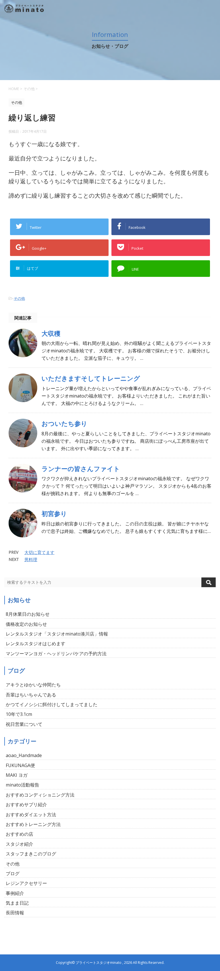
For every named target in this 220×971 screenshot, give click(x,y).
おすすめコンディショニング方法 (40, 795)
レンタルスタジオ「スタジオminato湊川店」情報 (57, 634)
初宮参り (54, 513)
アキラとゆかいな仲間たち (33, 685)
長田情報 (15, 913)
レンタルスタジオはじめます (35, 643)
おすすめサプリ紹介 (26, 804)
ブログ (12, 873)
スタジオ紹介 (19, 844)
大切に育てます (39, 552)
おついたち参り (64, 423)
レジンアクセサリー (26, 883)
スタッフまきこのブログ (31, 854)
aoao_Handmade (24, 755)
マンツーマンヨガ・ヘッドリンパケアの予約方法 (56, 653)
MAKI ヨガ (17, 775)
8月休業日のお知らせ (28, 614)
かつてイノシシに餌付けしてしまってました (51, 704)
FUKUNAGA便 (20, 765)
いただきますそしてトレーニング (91, 378)
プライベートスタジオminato (98, 962)
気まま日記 (17, 903)
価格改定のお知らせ (26, 624)
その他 (19, 298)
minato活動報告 (22, 785)
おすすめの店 (19, 834)
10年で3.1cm (19, 714)
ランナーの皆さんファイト (81, 468)
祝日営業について (24, 724)
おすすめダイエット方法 (31, 814)
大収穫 (51, 333)
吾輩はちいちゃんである (31, 695)
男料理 (30, 559)
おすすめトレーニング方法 (33, 824)
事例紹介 (15, 893)
